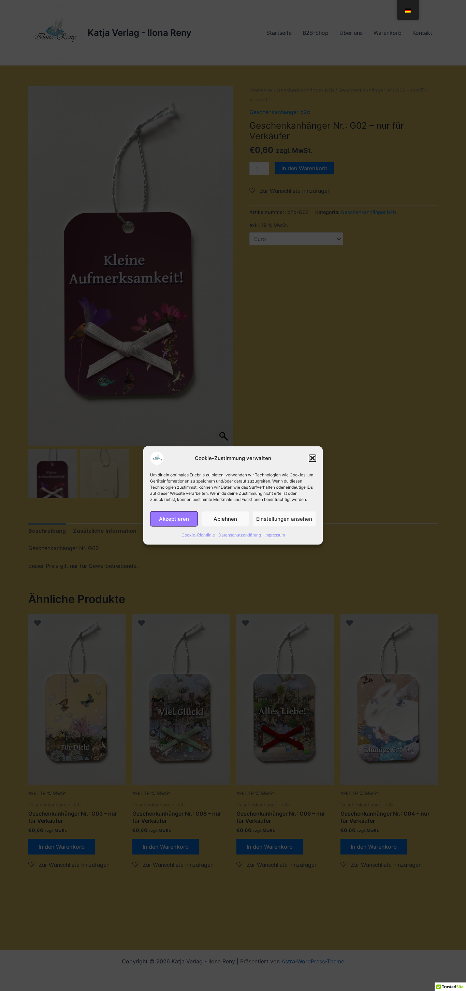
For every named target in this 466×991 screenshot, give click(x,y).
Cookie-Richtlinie (198, 534)
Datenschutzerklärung (239, 534)
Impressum (274, 534)
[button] (312, 458)
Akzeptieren (174, 518)
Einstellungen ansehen (284, 518)
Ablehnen (225, 518)
